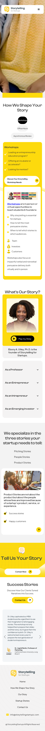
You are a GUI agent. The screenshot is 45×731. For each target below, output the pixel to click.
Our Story (22, 694)
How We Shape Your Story (22, 688)
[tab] (22, 120)
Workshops (13, 204)
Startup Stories (23, 700)
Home (23, 681)
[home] (13, 9)
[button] (38, 9)
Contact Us (22, 707)
